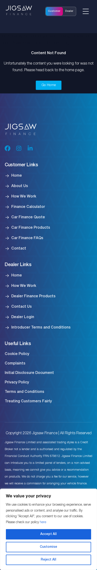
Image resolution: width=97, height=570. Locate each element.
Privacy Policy (17, 382)
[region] (48, 529)
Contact (18, 248)
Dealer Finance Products (33, 296)
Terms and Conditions (24, 392)
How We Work (23, 196)
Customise (48, 546)
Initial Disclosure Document (29, 373)
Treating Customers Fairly (28, 401)
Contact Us (21, 306)
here (43, 522)
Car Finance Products (30, 227)
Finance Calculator (28, 207)
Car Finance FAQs (27, 238)
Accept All (48, 534)
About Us (19, 186)
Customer (54, 11)
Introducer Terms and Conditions (41, 327)
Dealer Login (22, 317)
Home (16, 175)
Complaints (15, 363)
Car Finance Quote (28, 217)
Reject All (48, 559)
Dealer (69, 11)
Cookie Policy (17, 354)
